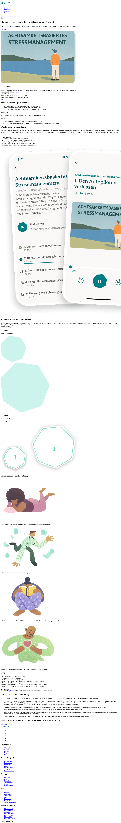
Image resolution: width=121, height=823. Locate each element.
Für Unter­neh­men (9, 813)
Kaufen (3, 99)
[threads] (5, 741)
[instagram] (5, 731)
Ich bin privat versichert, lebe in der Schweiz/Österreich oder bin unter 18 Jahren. (24, 684)
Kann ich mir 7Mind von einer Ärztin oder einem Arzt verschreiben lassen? (23, 686)
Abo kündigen (8, 795)
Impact (6, 779)
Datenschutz (7, 799)
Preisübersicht (8, 761)
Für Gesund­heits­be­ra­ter (10, 815)
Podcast (6, 751)
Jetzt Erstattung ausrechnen (8, 724)
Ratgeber (6, 753)
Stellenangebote (8, 782)
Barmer (6, 766)
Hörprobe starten (5, 326)
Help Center (10, 690)
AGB (5, 797)
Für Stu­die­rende (8, 809)
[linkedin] (5, 736)
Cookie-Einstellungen (10, 802)
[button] (15, 457)
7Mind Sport (7, 812)
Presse (6, 784)
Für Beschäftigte (8, 817)
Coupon (6, 13)
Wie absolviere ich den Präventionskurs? (13, 676)
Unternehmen (8, 763)
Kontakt (6, 792)
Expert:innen (7, 781)
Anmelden (4, 16)
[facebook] (5, 733)
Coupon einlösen (9, 771)
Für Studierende (8, 767)
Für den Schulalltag (9, 810)
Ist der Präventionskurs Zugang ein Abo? (13, 680)
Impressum (7, 800)
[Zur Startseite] (5, 5)
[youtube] (5, 738)
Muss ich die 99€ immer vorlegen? (12, 683)
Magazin (6, 11)
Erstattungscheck (5, 29)
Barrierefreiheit (8, 785)
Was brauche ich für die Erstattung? (12, 678)
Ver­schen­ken (7, 769)
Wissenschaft (8, 748)
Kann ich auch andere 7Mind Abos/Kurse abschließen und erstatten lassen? (23, 681)
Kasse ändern (15, 92)
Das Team (7, 777)
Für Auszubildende (9, 818)
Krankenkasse (8, 9)
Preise (6, 8)
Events (6, 754)
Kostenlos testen (11, 16)
